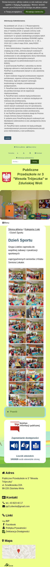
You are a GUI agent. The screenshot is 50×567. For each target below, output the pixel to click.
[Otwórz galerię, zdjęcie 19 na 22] (17, 388)
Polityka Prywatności (15, 528)
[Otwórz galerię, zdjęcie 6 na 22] (34, 299)
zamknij (7, 138)
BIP (7, 521)
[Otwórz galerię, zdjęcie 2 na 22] (34, 274)
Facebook (10, 524)
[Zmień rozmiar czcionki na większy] (24, 153)
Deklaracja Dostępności (17, 531)
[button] (3, 205)
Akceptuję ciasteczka (34, 12)
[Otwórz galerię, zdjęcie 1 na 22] (17, 274)
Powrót (13, 412)
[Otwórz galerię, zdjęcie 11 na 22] (17, 337)
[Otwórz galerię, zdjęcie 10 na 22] (34, 325)
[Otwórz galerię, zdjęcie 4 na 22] (34, 287)
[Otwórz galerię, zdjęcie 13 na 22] (17, 350)
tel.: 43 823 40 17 (14, 503)
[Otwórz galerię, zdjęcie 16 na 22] (34, 362)
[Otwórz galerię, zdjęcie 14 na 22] (34, 350)
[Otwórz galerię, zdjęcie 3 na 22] (17, 287)
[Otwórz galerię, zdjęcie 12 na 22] (34, 337)
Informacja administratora (25, 158)
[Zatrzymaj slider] (25, 216)
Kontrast (39, 153)
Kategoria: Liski (32, 229)
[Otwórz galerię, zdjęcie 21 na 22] (17, 400)
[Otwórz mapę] (18, 551)
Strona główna (20, 147)
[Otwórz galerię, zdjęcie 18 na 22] (34, 375)
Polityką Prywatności (22, 5)
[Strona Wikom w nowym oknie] (8, 565)
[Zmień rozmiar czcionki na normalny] (18, 153)
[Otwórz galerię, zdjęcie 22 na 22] (34, 400)
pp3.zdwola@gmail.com (17, 506)
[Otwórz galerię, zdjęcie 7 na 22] (17, 312)
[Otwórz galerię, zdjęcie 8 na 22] (34, 312)
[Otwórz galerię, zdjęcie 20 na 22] (34, 388)
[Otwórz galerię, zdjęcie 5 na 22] (17, 299)
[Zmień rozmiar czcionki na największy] (30, 153)
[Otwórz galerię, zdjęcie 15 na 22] (17, 362)
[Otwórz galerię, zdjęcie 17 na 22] (17, 375)
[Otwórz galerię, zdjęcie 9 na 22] (17, 325)
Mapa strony (32, 147)
